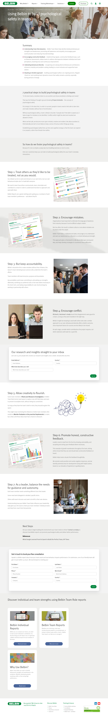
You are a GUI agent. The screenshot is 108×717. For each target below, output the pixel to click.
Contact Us (51, 711)
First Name (14, 564)
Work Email (58, 570)
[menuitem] (24, 3)
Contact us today (73, 530)
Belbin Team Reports (53, 625)
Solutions (60, 3)
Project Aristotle (57, 100)
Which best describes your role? (20, 366)
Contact (71, 3)
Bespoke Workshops (68, 709)
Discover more (54, 644)
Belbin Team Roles (53, 706)
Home (16, 9)
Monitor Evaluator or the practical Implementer (29, 414)
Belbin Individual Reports (19, 626)
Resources (22, 9)
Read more (22, 686)
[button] (91, 3)
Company (14, 577)
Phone (13, 570)
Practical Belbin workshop (70, 706)
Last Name (58, 564)
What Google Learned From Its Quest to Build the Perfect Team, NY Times (46, 539)
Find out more (22, 644)
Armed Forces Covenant (54, 709)
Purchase (83, 3)
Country (57, 360)
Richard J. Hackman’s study (61, 314)
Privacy (50, 708)
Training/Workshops (47, 3)
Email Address (15, 360)
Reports (34, 3)
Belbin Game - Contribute (69, 711)
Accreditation (67, 708)
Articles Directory (30, 9)
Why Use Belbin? (19, 667)
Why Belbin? (24, 3)
